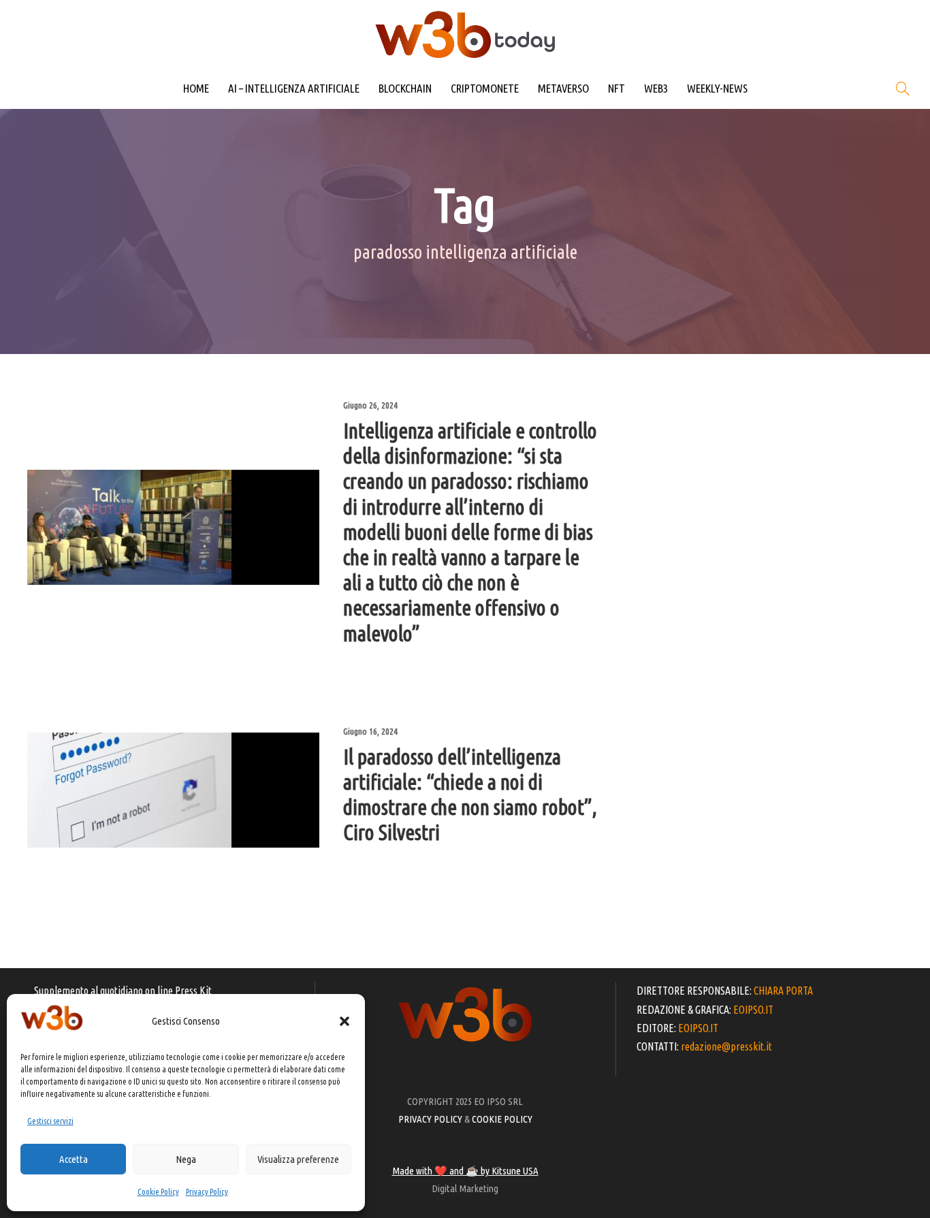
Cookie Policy (158, 1191)
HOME (196, 88)
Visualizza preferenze (298, 1159)
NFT (616, 88)
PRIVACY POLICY (430, 1119)
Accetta (73, 1159)
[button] (344, 1021)
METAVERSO (563, 88)
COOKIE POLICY (502, 1119)
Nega (186, 1159)
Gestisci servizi (50, 1121)
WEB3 (656, 88)
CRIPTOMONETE (485, 88)
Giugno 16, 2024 (370, 731)
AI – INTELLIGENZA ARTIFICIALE (293, 88)
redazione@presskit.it (726, 1046)
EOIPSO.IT (753, 1010)
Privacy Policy (207, 1191)
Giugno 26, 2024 (370, 405)
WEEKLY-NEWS (717, 88)
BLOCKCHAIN (405, 88)
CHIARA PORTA (783, 990)
